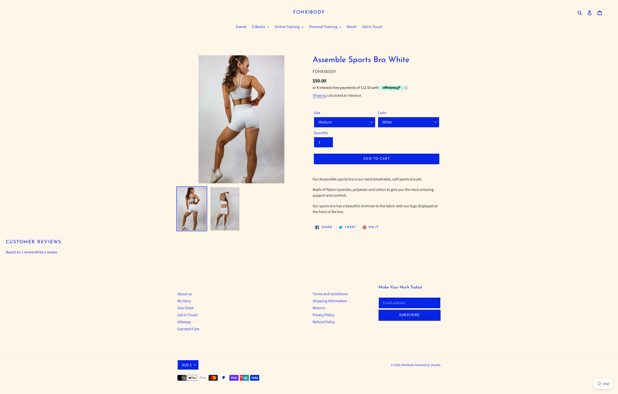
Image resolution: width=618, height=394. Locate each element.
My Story (184, 300)
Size (317, 112)
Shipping (319, 95)
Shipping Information (330, 300)
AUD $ (187, 364)
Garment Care (188, 328)
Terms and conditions (330, 293)
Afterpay (184, 321)
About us (184, 293)
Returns (319, 307)
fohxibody (309, 12)
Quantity (321, 132)
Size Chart (185, 307)
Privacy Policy (323, 314)
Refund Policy (324, 321)
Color (382, 112)
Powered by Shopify (428, 365)
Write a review (46, 252)
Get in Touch (187, 314)
